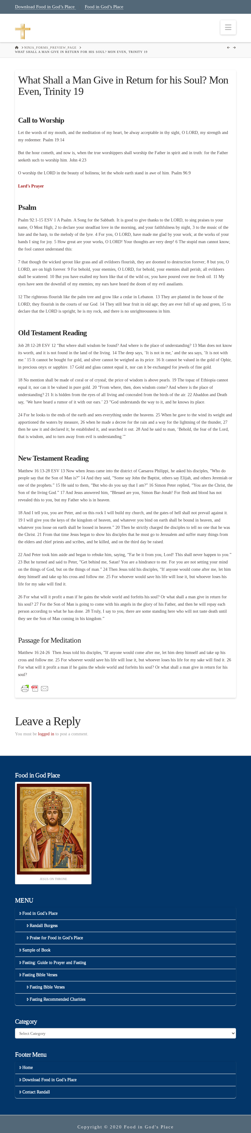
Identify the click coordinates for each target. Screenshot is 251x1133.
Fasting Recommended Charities (57, 999)
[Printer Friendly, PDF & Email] (35, 688)
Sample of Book (36, 950)
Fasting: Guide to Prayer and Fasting (54, 962)
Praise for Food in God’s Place (56, 937)
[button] (228, 27)
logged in (46, 734)
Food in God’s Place (104, 6)
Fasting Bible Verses (39, 974)
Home (27, 1067)
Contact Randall (36, 1092)
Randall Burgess (44, 925)
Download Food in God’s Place (45, 6)
